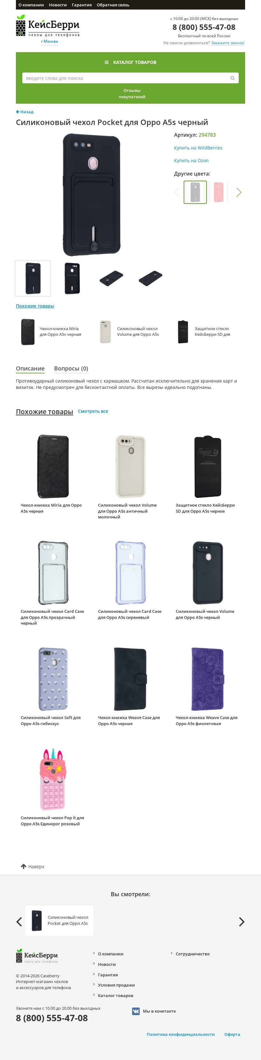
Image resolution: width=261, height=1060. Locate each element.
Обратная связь (113, 5)
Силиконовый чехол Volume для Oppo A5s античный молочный (127, 511)
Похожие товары (44, 411)
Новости (58, 5)
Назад (26, 111)
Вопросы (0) (71, 368)
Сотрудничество (193, 954)
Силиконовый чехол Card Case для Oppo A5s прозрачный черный (52, 617)
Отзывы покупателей (132, 93)
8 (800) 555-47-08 (204, 27)
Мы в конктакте (159, 1011)
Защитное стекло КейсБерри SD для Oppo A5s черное (205, 508)
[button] (239, 192)
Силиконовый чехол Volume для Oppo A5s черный (205, 614)
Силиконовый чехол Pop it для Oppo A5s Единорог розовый (52, 821)
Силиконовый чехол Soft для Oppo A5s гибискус (51, 720)
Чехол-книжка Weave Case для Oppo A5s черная (129, 720)
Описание (30, 368)
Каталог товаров (134, 62)
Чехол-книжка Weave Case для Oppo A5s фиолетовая (206, 720)
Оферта (232, 1034)
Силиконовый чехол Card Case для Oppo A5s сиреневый (129, 614)
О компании (31, 5)
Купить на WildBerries (198, 148)
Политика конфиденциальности (181, 1034)
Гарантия (82, 5)
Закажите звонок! (227, 42)
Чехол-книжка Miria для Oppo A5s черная (51, 508)
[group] (195, 192)
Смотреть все (93, 411)
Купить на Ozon (191, 160)
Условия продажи (116, 985)
